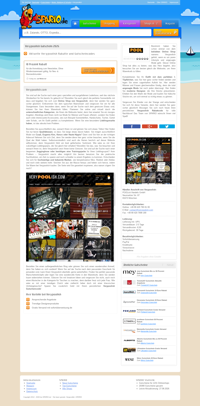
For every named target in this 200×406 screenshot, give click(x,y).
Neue (170, 264)
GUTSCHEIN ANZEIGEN (95, 70)
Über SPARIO (162, 2)
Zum (150, 273)
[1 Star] (137, 59)
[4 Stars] (145, 59)
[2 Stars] (140, 59)
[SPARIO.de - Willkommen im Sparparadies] (43, 30)
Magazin (30, 386)
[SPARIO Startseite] (75, 23)
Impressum (174, 2)
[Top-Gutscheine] (110, 23)
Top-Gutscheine (69, 386)
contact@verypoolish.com (141, 210)
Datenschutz (32, 391)
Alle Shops (67, 388)
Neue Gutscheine (70, 383)
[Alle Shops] (151, 23)
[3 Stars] (142, 59)
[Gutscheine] (90, 23)
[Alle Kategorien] (129, 23)
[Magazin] (171, 23)
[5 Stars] (147, 59)
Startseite (151, 2)
